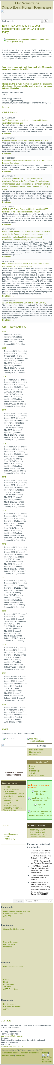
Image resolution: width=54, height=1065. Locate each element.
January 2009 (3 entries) (14, 700)
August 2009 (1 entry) (13, 686)
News (31, 768)
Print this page (8, 1055)
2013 (4, 544)
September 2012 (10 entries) (16, 588)
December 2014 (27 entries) (15, 514)
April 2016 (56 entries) (13, 466)
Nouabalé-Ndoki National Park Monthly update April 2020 (25, 140)
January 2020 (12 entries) (14, 344)
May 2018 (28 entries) (13, 397)
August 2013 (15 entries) (14, 557)
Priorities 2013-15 (10, 801)
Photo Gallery (9, 839)
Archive (6, 1009)
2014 (4, 511)
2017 (4, 410)
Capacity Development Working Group (12, 809)
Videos (7, 836)
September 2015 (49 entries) (16, 487)
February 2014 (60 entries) (15, 538)
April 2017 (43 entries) (13, 433)
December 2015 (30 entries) (15, 480)
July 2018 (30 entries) (13, 392)
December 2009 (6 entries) (15, 676)
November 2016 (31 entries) (15, 449)
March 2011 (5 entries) (13, 636)
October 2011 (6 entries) (14, 619)
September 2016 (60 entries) (16, 454)
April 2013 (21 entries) (13, 566)
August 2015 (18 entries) (14, 490)
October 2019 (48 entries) (14, 356)
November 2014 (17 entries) (15, 516)
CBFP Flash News (36, 776)
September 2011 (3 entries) (15, 621)
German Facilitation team (13, 929)
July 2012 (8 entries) (12, 593)
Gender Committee (37, 837)
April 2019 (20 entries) (13, 366)
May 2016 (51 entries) (13, 464)
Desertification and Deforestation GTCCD (38, 833)
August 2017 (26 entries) (14, 423)
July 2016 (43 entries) (13, 459)
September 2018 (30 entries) (16, 387)
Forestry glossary (10, 805)
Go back (5, 107)
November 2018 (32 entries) (15, 382)
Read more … (8, 134)
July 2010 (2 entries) (12, 657)
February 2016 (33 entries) (15, 471)
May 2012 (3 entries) (12, 598)
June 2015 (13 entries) (13, 495)
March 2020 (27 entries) (14, 339)
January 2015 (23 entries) (14, 507)
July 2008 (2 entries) (12, 719)
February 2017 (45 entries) (15, 437)
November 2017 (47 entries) (15, 416)
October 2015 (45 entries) (14, 485)
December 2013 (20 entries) (15, 547)
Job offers (33, 773)
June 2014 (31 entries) (13, 528)
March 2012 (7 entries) (13, 602)
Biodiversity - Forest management (11, 790)
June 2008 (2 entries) (13, 722)
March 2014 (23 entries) (14, 535)
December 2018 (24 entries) (15, 380)
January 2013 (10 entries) (14, 574)
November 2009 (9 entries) (15, 679)
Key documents (9, 1004)
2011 (4, 611)
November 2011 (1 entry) (14, 617)
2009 (4, 673)
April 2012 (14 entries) (13, 600)
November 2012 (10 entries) (15, 583)
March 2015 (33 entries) (14, 502)
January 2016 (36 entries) (14, 473)
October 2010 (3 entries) (14, 652)
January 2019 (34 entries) (14, 373)
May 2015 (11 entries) (13, 497)
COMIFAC (7, 916)
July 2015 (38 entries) (13, 492)
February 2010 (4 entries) (14, 667)
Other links (33, 755)
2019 (4, 348)
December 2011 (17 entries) (15, 614)
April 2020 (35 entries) (13, 337)
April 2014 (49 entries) (13, 533)
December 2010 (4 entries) (15, 648)
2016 (4, 444)
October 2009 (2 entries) (14, 681)
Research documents (12, 1007)
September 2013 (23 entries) (16, 554)
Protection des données (29, 1053)
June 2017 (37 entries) (13, 428)
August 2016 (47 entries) (14, 456)
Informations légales (10, 1053)
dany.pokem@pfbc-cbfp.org (12, 1036)
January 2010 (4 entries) (14, 669)
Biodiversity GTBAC (38, 830)
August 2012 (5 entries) (13, 590)
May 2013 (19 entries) (13, 564)
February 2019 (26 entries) (15, 370)
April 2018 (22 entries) (13, 399)
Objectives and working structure (16, 911)
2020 (4, 331)
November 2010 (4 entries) (15, 650)
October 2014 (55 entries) (14, 519)
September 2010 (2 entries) (15, 655)
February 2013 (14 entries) (15, 571)
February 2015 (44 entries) (15, 504)
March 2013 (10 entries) (14, 569)
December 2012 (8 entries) (15, 581)
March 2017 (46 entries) (14, 435)
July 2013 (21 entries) (13, 559)
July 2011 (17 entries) (13, 626)
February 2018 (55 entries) (15, 404)
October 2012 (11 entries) (14, 586)
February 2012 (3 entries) (14, 605)
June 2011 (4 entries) (12, 629)
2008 (4, 704)
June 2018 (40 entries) (13, 394)
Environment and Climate (13, 794)
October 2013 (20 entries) (14, 552)
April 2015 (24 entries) (13, 499)
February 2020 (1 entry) (13, 342)
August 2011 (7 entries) (13, 624)
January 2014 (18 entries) (14, 540)
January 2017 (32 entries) (14, 440)
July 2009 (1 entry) (11, 688)
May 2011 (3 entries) (12, 631)
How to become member (13, 967)
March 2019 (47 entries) (14, 368)
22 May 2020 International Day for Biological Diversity (24, 303)
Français (19, 901)
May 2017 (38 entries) (13, 430)
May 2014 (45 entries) (13, 531)
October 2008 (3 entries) (14, 712)
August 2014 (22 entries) (14, 523)
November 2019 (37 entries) (15, 354)
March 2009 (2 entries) (13, 696)
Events (32, 766)
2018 (4, 377)
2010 (4, 645)
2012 (4, 578)
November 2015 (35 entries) (15, 483)
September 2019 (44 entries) (16, 358)
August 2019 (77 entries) (14, 361)
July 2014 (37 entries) (13, 526)
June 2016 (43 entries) (13, 461)
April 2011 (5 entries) (12, 633)
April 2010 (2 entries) (12, 662)
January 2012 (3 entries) (14, 607)
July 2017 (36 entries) (13, 425)
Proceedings (34, 771)
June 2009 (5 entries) (13, 691)
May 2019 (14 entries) (13, 363)
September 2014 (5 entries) (15, 521)
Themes (6, 787)
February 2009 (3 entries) (14, 698)
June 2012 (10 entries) (13, 595)
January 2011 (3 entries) (14, 641)
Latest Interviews (11, 834)
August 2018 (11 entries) (14, 389)
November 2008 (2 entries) (15, 710)
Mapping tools (35, 752)
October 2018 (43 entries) (14, 385)
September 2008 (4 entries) (15, 715)
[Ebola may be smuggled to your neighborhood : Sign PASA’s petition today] (27, 42)
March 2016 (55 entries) (14, 468)
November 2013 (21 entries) (15, 550)
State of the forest (36, 750)
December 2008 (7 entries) (15, 707)
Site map (44, 1053)
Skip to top (19, 1055)
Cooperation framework (12, 914)
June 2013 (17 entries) (13, 562)
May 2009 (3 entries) (12, 693)
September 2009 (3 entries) (15, 684)
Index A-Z (7, 803)
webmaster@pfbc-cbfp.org (12, 1046)
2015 (4, 477)
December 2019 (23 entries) (15, 351)
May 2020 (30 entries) (13, 334)
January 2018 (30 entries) (14, 406)
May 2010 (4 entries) (12, 660)
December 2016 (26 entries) (15, 447)
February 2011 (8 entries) (14, 638)
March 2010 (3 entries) (13, 665)
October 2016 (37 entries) (14, 452)
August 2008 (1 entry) (13, 717)
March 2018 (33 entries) (14, 401)
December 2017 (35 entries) (15, 413)
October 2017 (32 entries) (14, 418)
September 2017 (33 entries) (16, 421)
